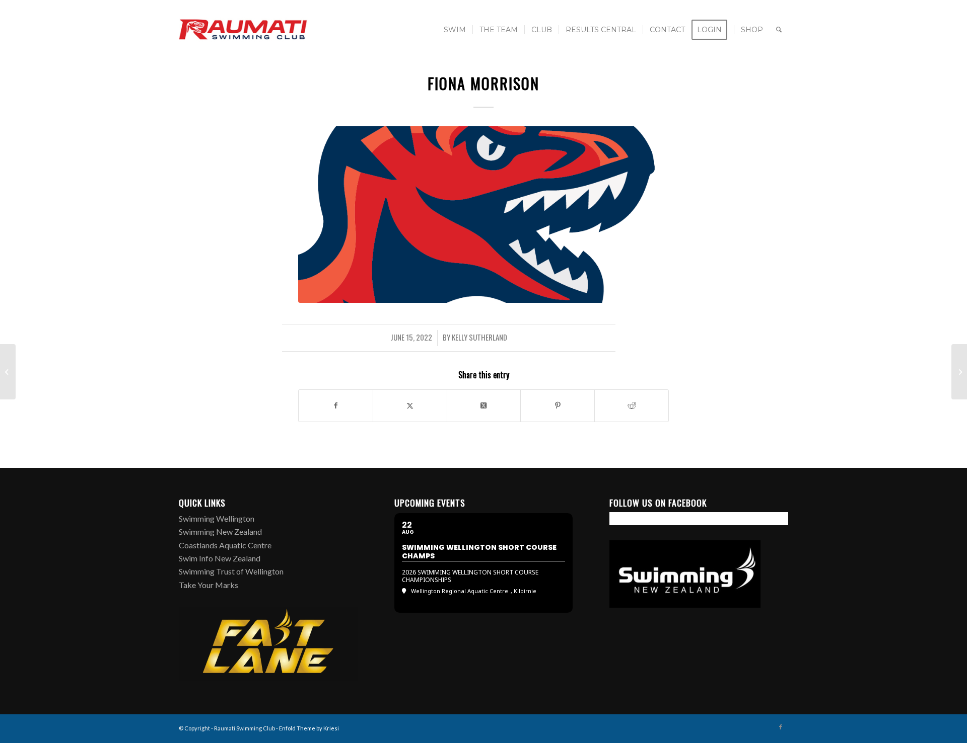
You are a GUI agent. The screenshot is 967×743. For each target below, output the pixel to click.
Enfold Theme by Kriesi (309, 728)
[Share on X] (410, 405)
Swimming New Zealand (220, 531)
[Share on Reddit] (631, 405)
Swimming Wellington (216, 518)
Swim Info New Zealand (219, 558)
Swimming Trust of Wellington (231, 571)
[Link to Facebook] (780, 726)
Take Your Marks (208, 585)
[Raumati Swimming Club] (243, 29)
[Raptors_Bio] (483, 214)
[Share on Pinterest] (557, 405)
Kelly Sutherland (479, 337)
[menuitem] (454, 29)
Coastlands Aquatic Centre (225, 545)
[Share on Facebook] (336, 405)
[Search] (779, 29)
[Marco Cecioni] (959, 371)
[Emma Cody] (8, 371)
